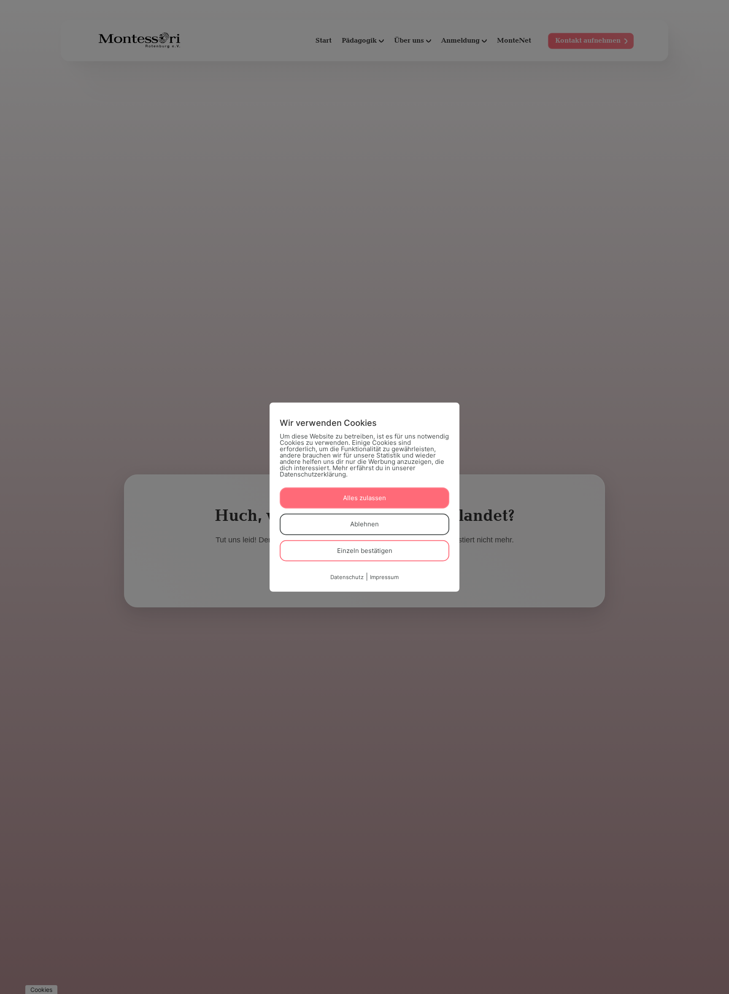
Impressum (384, 577)
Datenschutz (347, 577)
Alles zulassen (364, 497)
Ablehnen (364, 524)
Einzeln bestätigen (364, 550)
